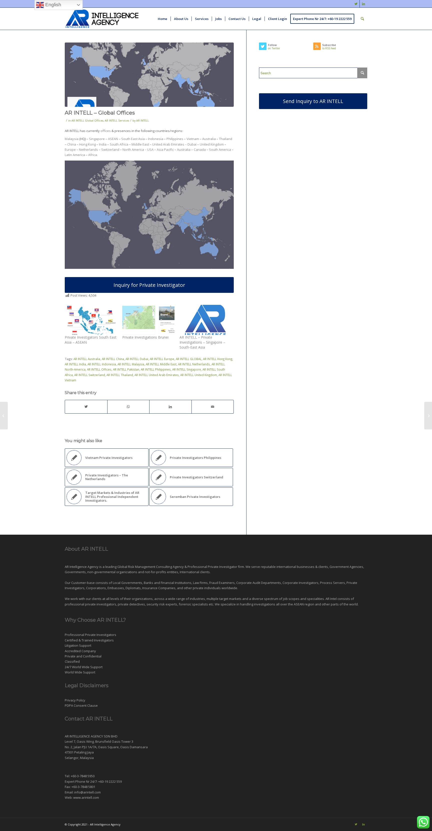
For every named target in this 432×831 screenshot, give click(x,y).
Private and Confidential (83, 656)
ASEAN (113, 139)
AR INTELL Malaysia (131, 364)
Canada (200, 149)
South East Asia (133, 139)
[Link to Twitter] (356, 4)
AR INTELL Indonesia (102, 364)
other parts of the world (340, 604)
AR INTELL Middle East (161, 364)
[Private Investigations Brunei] (148, 320)
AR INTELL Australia (87, 359)
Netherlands (89, 149)
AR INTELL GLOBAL (189, 359)
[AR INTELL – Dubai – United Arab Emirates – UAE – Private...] (428, 415)
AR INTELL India (75, 364)
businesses (305, 566)
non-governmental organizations (112, 572)
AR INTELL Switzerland (89, 375)
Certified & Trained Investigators (89, 640)
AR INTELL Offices (99, 369)
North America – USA (138, 149)
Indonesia (155, 139)
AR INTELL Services (117, 120)
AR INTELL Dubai (137, 359)
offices (105, 131)
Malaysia (71, 139)
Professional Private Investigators (90, 634)
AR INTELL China (113, 359)
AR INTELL (142, 120)
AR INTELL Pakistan (126, 369)
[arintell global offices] (149, 75)
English (52, 4)
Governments (75, 572)
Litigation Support (78, 645)
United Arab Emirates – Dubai (174, 144)
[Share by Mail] (213, 406)
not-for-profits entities (161, 572)
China (71, 144)
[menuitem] (162, 19)
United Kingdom (212, 144)
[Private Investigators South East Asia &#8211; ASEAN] (91, 320)
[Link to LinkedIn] (363, 4)
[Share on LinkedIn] (171, 406)
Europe (70, 149)
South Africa (119, 144)
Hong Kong (87, 144)
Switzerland (110, 149)
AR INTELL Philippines (156, 369)
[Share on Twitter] (86, 406)
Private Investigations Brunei (145, 337)
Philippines (174, 139)
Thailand (225, 139)
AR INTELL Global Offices (87, 120)
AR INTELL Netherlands (194, 364)
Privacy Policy (75, 700)
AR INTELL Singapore (186, 369)
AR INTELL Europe (162, 359)
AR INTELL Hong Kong (217, 359)
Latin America (75, 155)
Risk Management (141, 566)
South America (220, 149)
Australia (209, 139)
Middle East (140, 144)
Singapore (97, 139)
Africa (92, 155)
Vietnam (193, 139)
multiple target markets (224, 598)
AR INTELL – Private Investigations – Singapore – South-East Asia (202, 342)
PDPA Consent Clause (81, 705)
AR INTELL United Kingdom (198, 375)
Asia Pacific (165, 149)
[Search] (362, 19)
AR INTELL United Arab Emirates (156, 375)
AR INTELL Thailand (119, 375)
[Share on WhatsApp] (129, 406)
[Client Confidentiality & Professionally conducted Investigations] (4, 415)
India (102, 144)
